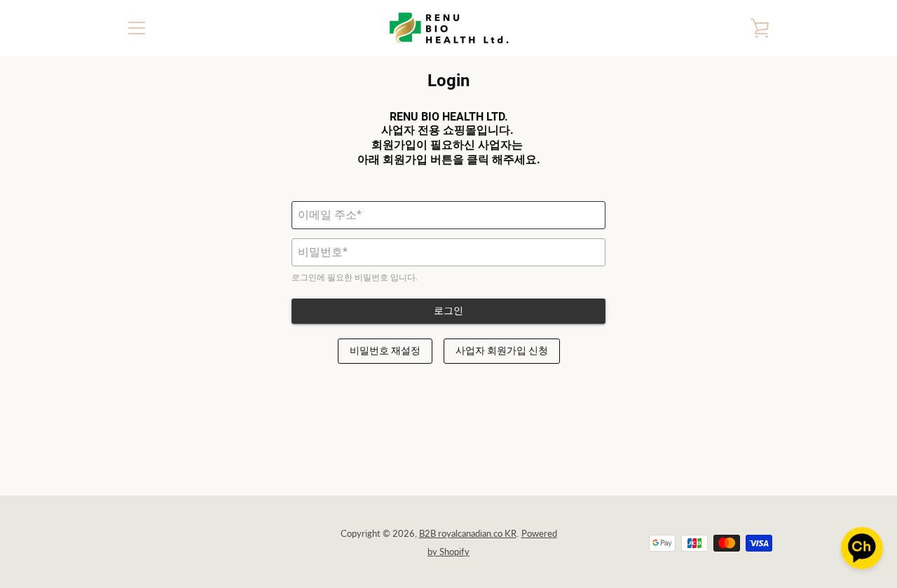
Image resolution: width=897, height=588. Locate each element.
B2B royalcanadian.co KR (467, 533)
